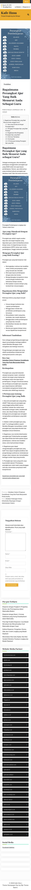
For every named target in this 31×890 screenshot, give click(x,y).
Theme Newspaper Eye (10, 885)
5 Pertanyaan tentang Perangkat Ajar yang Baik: (15, 142)
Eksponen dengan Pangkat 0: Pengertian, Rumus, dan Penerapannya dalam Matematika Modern (15, 609)
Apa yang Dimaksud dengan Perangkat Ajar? (14, 125)
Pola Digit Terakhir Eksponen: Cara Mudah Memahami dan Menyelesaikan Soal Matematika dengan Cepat (15, 624)
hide (18, 117)
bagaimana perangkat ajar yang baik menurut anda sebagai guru (13, 477)
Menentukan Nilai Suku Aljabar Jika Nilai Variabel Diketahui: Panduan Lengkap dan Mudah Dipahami (15, 639)
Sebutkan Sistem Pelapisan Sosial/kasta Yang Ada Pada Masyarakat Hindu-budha (15, 362)
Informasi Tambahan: (12, 137)
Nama (7, 554)
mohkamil (4, 112)
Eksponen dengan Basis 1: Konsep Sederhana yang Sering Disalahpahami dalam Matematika (14, 616)
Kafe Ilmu (9, 13)
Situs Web (8, 567)
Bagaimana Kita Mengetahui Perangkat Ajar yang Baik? (14, 134)
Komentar (8, 532)
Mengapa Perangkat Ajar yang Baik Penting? (16, 129)
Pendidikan (7, 84)
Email (7, 561)
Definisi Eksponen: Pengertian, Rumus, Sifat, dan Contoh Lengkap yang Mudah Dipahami (14, 631)
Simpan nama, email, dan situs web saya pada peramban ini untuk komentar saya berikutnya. (15, 579)
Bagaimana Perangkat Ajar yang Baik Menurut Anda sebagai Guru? (14, 121)
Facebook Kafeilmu (8, 847)
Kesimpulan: (10, 139)
